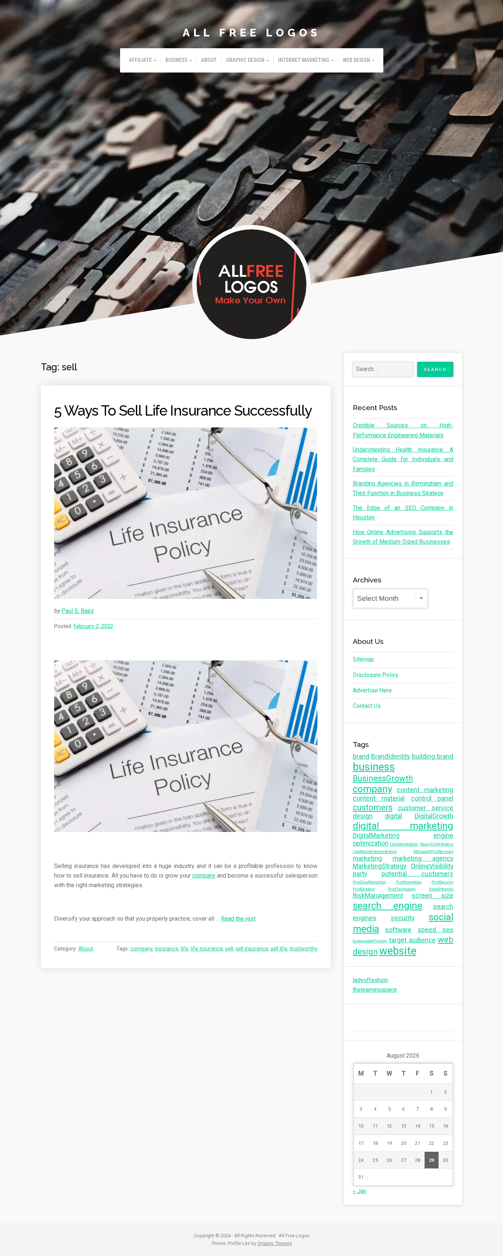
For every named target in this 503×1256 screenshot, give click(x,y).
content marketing (425, 790)
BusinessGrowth (383, 778)
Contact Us (367, 705)
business (374, 767)
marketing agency (423, 858)
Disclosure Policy (375, 674)
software (398, 930)
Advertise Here (372, 690)
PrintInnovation (409, 882)
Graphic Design (245, 60)
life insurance (207, 949)
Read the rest (238, 918)
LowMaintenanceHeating (375, 851)
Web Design (356, 60)
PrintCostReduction (369, 882)
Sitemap (363, 659)
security (402, 918)
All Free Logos (252, 33)
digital (393, 816)
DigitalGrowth (434, 816)
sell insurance (252, 949)
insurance (166, 949)
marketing (367, 858)
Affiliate (140, 60)
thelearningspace (375, 989)
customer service (425, 808)
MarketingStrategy (379, 866)
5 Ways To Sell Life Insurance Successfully (183, 410)
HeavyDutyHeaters (436, 844)
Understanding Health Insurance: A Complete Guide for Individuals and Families (403, 459)
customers (373, 807)
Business (176, 60)
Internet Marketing (303, 60)
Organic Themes (274, 1243)
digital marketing (403, 825)
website (397, 951)
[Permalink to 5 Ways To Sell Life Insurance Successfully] (185, 513)
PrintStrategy (364, 889)
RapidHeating (441, 889)
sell (229, 949)
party (360, 874)
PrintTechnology (402, 889)
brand (361, 756)
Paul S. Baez (77, 610)
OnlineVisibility (432, 866)
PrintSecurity (442, 882)
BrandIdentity (390, 756)
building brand (433, 756)
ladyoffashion (370, 980)
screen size (432, 895)
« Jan (359, 1191)
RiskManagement (378, 895)
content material (379, 798)
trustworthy (303, 949)
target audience (412, 940)
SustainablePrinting (370, 941)
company (203, 875)
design (363, 816)
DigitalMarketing (376, 835)
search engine (387, 905)
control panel (432, 798)
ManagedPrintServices (433, 851)
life (184, 949)
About (209, 60)
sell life (279, 949)
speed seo (435, 930)
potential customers (417, 874)
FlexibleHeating (404, 844)
